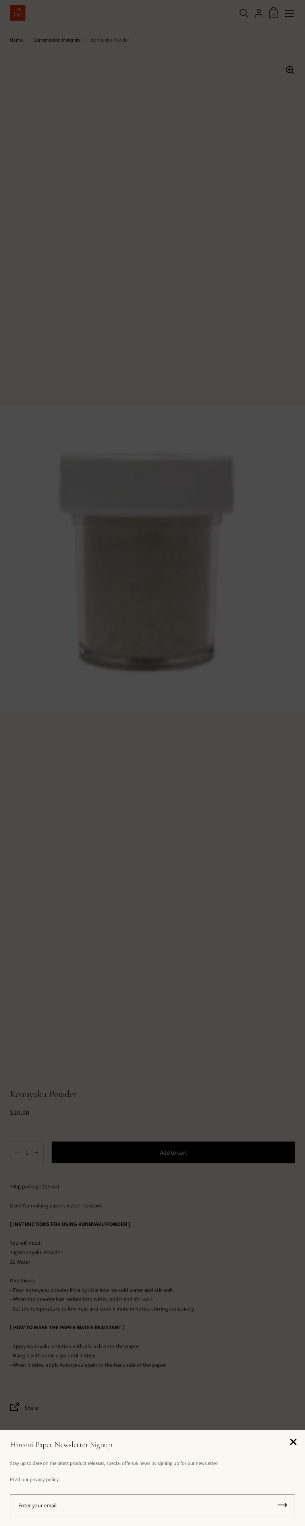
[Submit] (282, 1505)
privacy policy (44, 1479)
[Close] (293, 1442)
